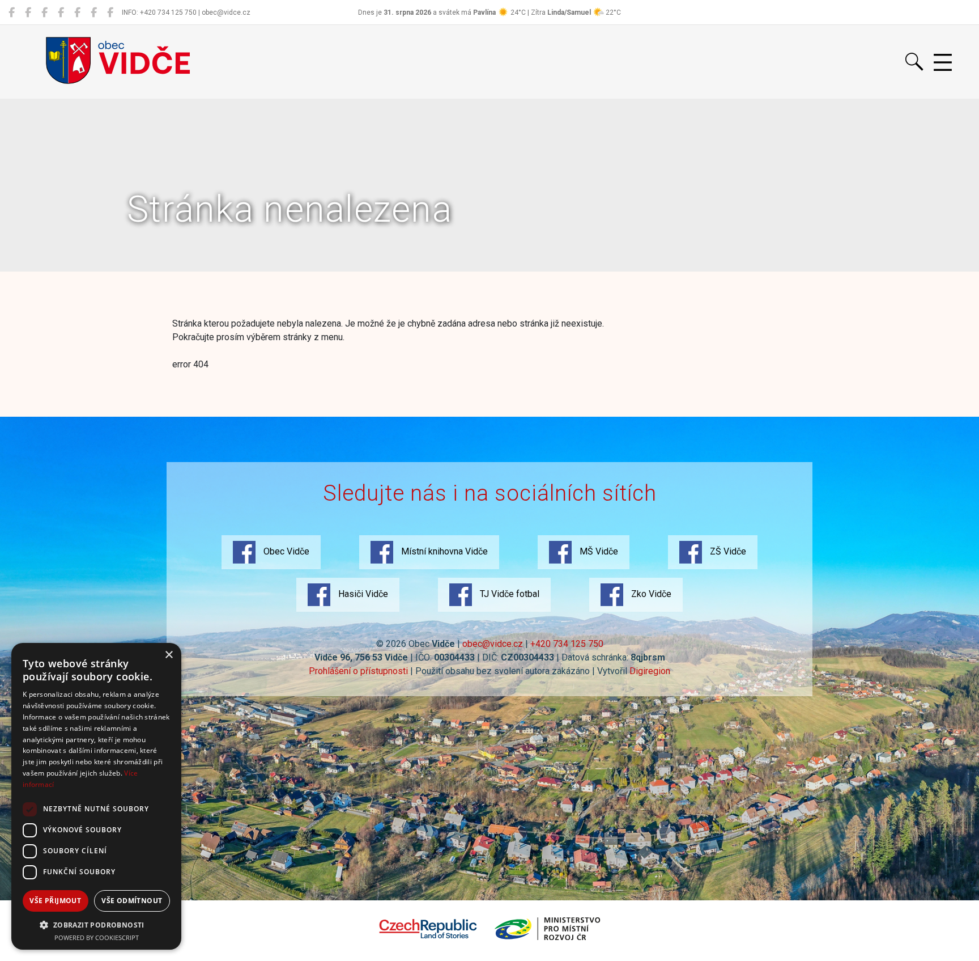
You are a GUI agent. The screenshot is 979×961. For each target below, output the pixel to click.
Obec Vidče (285, 551)
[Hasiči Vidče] (77, 12)
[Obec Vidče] (11, 12)
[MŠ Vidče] (44, 12)
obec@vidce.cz (492, 643)
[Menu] (943, 63)
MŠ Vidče (597, 551)
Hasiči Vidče (362, 594)
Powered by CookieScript (96, 937)
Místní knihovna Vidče (443, 551)
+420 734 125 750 (566, 643)
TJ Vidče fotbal (508, 594)
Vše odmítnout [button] (131, 900)
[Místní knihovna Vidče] (28, 12)
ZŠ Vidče (727, 551)
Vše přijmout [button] (55, 900)
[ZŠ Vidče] (61, 12)
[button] (96, 924)
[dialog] (96, 796)
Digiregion (649, 671)
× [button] (168, 655)
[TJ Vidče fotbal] (94, 12)
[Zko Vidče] (110, 12)
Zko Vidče (650, 594)
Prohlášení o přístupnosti (358, 671)
